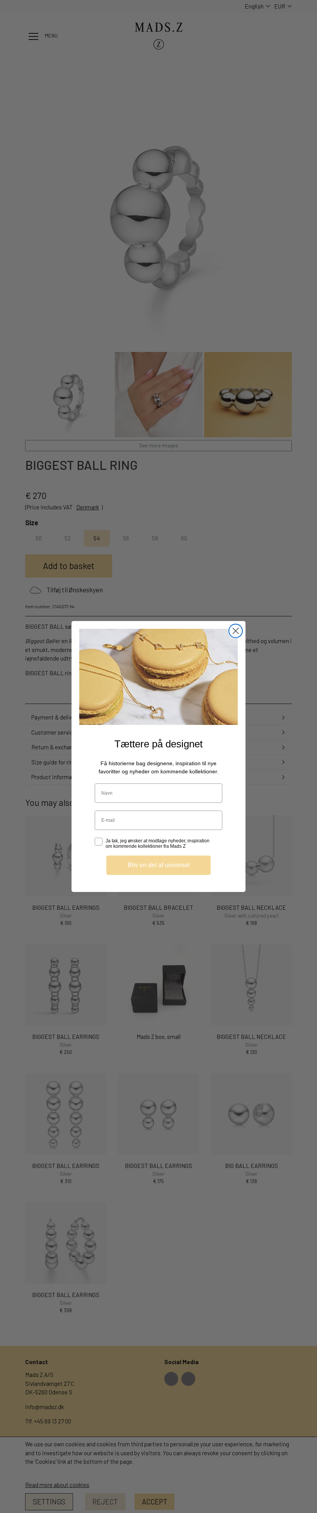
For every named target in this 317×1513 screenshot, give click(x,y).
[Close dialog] (235, 631)
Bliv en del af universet (159, 865)
